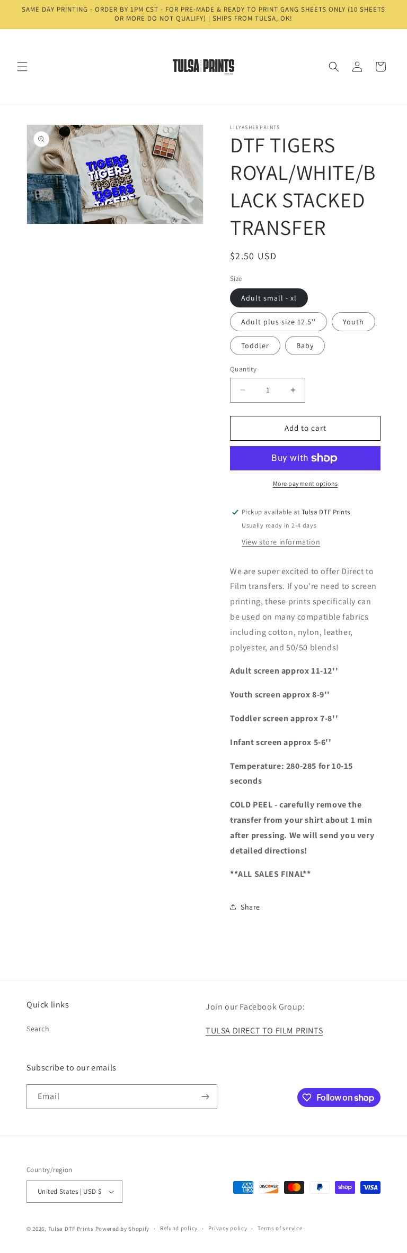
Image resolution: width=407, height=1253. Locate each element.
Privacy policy (227, 1228)
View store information (281, 542)
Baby (305, 345)
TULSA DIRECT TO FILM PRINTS (264, 1030)
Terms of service (280, 1228)
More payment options (305, 483)
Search (38, 1028)
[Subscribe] (205, 1096)
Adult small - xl (269, 298)
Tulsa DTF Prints (71, 1228)
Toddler (255, 345)
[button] (22, 66)
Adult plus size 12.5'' (278, 321)
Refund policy (179, 1228)
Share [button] (250, 907)
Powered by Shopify (122, 1228)
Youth (353, 321)
